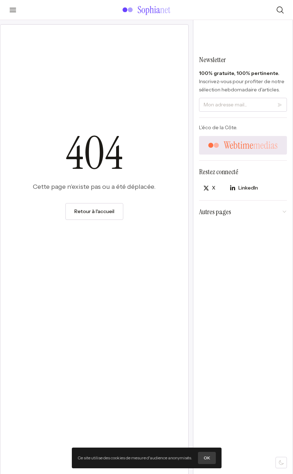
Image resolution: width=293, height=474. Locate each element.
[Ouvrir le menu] (13, 10)
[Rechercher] (280, 10)
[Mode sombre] (281, 462)
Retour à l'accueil (94, 211)
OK (207, 457)
